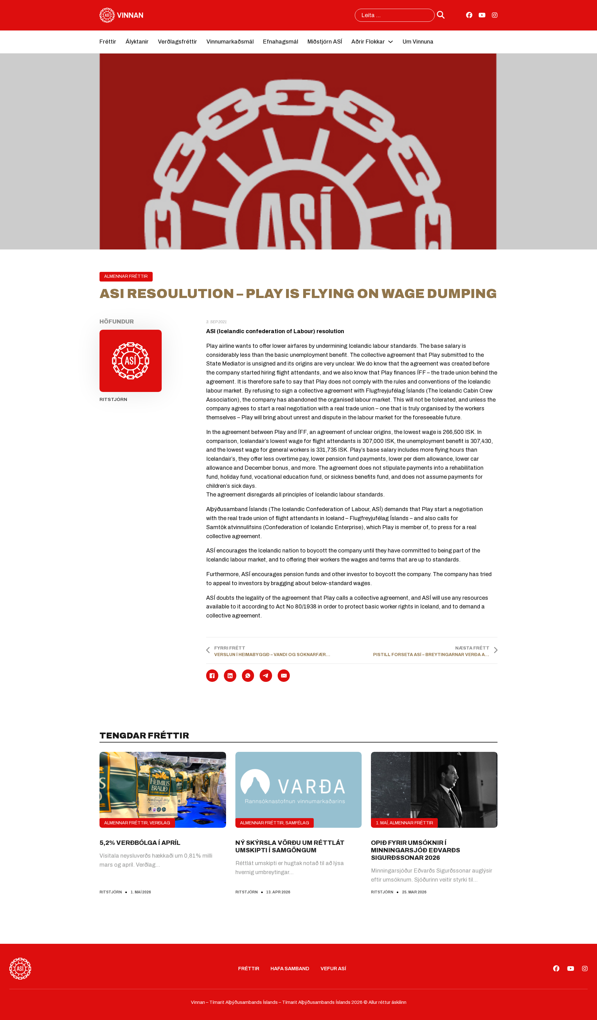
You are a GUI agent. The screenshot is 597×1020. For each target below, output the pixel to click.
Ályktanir (137, 42)
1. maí (382, 823)
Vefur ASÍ (333, 968)
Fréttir (108, 42)
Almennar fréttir (126, 276)
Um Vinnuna (418, 42)
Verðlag (160, 823)
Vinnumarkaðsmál (230, 42)
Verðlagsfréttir (177, 42)
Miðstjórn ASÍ (325, 42)
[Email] (284, 675)
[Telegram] (266, 675)
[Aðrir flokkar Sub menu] (390, 41)
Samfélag (297, 823)
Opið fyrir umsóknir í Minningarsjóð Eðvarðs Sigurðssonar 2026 (415, 850)
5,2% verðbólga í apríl (140, 842)
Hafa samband (290, 968)
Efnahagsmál (280, 42)
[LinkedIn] (230, 675)
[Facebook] (212, 675)
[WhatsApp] (248, 675)
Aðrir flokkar (368, 42)
